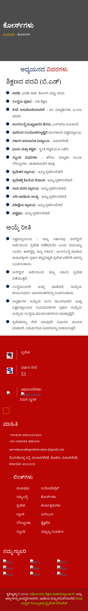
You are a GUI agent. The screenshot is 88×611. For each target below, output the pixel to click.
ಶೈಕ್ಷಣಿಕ (45, 523)
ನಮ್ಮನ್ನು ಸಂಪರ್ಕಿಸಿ (52, 531)
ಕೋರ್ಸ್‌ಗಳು (48, 497)
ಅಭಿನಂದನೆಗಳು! (31, 389)
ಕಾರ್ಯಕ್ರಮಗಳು (51, 505)
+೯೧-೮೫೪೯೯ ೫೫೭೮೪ (24, 441)
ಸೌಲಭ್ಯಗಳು (23, 523)
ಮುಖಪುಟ (9, 34)
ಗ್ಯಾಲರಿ (20, 514)
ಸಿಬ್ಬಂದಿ (20, 531)
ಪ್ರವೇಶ (20, 505)
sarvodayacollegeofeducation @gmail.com (36, 449)
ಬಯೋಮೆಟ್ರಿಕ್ (50, 488)
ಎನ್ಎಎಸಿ (47, 514)
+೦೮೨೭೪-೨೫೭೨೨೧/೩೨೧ (25, 435)
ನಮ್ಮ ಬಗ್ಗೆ (22, 497)
